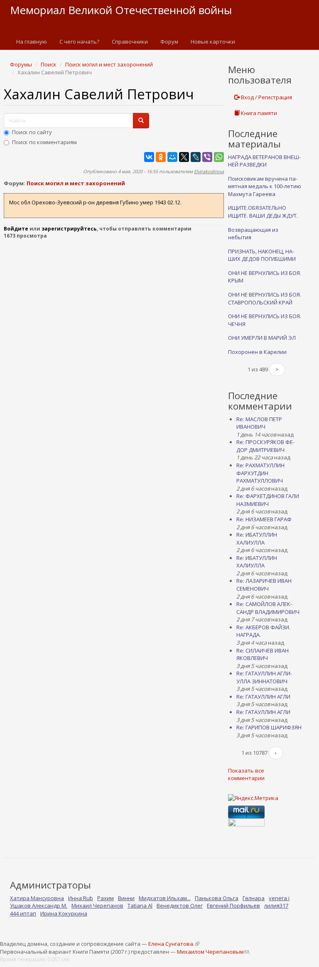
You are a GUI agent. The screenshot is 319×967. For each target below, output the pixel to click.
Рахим (105, 898)
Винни (126, 898)
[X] (184, 157)
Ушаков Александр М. (38, 905)
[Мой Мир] (172, 157)
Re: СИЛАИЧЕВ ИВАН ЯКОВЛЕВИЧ (262, 654)
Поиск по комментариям (44, 142)
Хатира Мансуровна (37, 898)
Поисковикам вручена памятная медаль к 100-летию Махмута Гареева (264, 186)
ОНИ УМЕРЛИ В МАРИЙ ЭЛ (262, 337)
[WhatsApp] (219, 157)
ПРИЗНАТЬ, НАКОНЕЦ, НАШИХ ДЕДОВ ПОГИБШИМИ (262, 255)
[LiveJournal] (196, 157)
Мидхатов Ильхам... (165, 898)
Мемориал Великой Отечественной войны (121, 9)
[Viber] (207, 157)
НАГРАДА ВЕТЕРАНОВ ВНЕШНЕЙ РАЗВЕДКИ (264, 161)
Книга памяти (258, 113)
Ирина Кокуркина (63, 913)
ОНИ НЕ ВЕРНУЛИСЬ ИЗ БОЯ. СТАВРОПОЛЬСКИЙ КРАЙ (264, 298)
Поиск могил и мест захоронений (109, 64)
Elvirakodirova (209, 171)
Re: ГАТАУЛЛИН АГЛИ (263, 696)
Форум (169, 41)
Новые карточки (213, 41)
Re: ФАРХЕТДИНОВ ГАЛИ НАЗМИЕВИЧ (267, 500)
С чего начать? (79, 41)
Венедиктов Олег (180, 905)
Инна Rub (80, 898)
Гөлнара (254, 898)
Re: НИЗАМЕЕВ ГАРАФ (264, 519)
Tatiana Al (140, 905)
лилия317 (276, 905)
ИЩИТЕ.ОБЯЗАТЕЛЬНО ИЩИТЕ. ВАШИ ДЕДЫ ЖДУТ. (263, 211)
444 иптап (23, 913)
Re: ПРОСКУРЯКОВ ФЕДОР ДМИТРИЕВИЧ (265, 446)
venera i (279, 898)
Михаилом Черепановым (212, 951)
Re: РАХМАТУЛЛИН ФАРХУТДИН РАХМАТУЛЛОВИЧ (260, 472)
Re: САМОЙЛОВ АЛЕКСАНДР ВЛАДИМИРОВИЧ (267, 608)
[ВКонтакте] (149, 157)
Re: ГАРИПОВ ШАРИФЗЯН (269, 727)
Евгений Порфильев (233, 905)
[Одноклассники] (161, 157)
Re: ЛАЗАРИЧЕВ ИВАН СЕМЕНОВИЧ (264, 584)
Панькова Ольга (216, 898)
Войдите (16, 228)
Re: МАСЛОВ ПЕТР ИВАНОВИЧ (259, 423)
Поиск (48, 64)
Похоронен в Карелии (257, 352)
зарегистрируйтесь (69, 228)
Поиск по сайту (32, 132)
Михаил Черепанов (97, 905)
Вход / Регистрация (266, 97)
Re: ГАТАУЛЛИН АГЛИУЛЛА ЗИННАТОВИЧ (264, 677)
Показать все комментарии (246, 774)
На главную (31, 41)
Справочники (130, 41)
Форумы (21, 64)
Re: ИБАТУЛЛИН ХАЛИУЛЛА (256, 538)
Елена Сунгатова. (173, 943)
